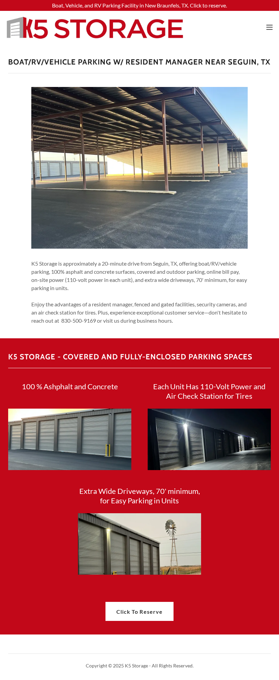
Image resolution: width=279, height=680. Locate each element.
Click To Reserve (139, 611)
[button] (269, 27)
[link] (95, 27)
